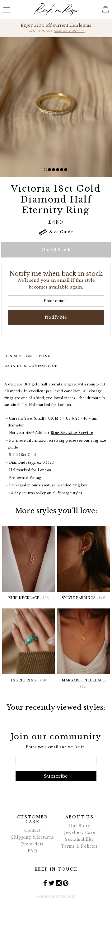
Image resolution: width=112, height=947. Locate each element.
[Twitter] (51, 883)
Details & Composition (31, 365)
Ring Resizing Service (72, 433)
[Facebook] (45, 883)
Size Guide (60, 232)
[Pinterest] (66, 883)
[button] (45, 169)
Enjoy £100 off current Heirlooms (56, 28)
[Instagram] (59, 883)
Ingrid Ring (28, 680)
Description (18, 356)
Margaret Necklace (84, 683)
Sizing (43, 356)
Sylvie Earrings (83, 598)
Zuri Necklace (28, 598)
